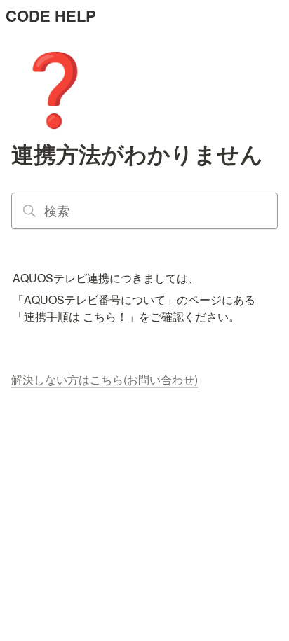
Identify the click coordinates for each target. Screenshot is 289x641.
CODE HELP (51, 15)
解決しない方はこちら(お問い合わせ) (104, 379)
